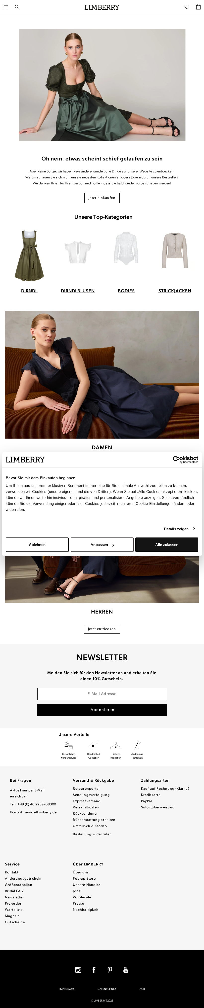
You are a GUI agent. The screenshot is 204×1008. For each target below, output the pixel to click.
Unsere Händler (86, 885)
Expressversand (87, 801)
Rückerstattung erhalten (94, 820)
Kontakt (11, 872)
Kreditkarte (150, 795)
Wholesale (82, 897)
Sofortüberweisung (158, 807)
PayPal (146, 801)
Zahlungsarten (155, 781)
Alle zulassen (166, 545)
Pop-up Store (84, 879)
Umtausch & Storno (90, 826)
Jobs (76, 891)
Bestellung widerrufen (92, 834)
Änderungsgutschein (23, 879)
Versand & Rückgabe (93, 781)
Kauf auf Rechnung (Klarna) (165, 789)
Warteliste (14, 910)
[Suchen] (16, 7)
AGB (142, 989)
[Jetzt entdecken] (102, 375)
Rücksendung (85, 814)
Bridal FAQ (14, 891)
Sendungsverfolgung (91, 795)
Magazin (12, 916)
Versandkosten (86, 807)
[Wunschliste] (187, 7)
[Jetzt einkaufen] (102, 85)
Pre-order (13, 904)
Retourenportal (86, 789)
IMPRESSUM (66, 989)
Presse (78, 904)
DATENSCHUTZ (107, 989)
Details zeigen (176, 529)
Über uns (81, 872)
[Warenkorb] (198, 7)
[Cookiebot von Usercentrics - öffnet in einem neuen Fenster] (176, 459)
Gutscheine (15, 922)
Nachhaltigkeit (86, 910)
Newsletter (14, 897)
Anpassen (99, 545)
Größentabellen (18, 885)
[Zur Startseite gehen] (102, 7)
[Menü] (5, 7)
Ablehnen (37, 545)
